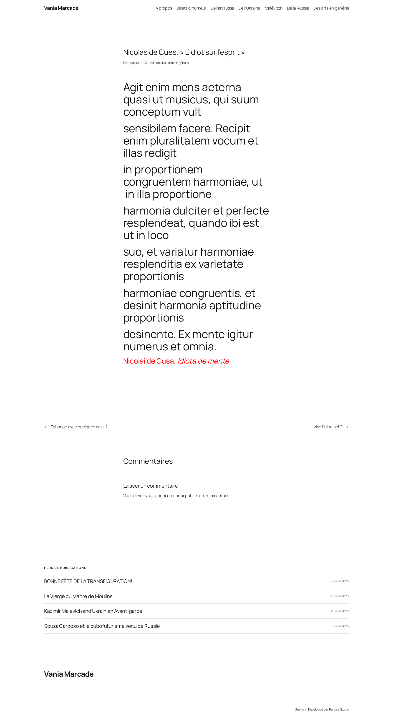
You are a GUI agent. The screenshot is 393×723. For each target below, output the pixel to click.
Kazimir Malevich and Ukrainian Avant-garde (93, 611)
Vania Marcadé (61, 8)
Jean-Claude (145, 62)
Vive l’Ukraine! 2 (328, 426)
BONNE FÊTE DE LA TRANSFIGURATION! (88, 581)
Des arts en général (175, 62)
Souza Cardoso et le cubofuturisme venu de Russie (102, 626)
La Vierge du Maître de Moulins (78, 596)
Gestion (300, 709)
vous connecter (160, 495)
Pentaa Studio (339, 709)
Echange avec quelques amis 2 (79, 426)
